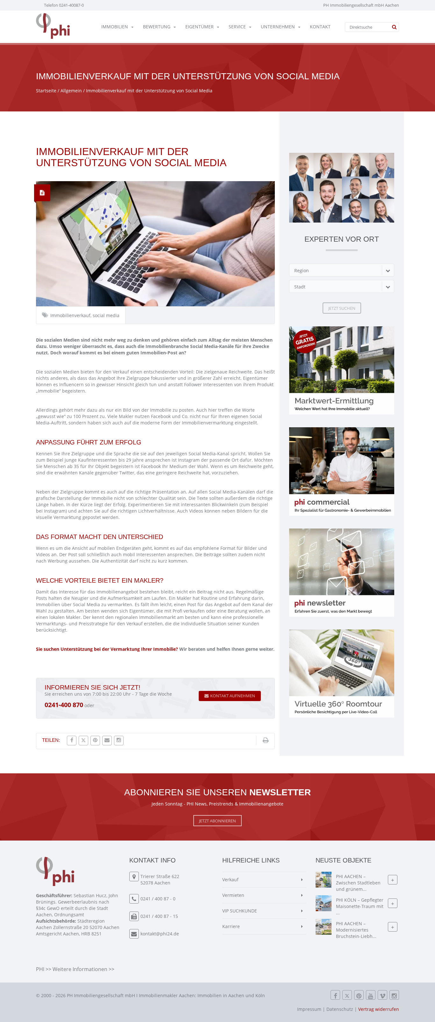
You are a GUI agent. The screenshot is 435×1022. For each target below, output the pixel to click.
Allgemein (71, 91)
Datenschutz (339, 1009)
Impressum (309, 1009)
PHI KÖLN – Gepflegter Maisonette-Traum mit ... (359, 906)
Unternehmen (278, 27)
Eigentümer (199, 27)
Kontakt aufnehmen (232, 696)
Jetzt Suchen (341, 308)
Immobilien (114, 27)
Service (237, 27)
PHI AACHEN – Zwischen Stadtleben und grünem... (358, 882)
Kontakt (320, 27)
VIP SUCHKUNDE (239, 911)
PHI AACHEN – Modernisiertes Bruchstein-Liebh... (356, 929)
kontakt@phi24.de (159, 934)
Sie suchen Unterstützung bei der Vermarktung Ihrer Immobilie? (107, 649)
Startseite (46, 91)
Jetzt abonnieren (217, 821)
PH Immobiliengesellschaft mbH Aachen (361, 5)
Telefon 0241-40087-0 (64, 5)
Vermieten (233, 895)
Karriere (231, 926)
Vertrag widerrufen (378, 1009)
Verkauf (230, 880)
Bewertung (156, 27)
